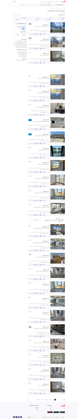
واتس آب (34, 34)
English (32, 417)
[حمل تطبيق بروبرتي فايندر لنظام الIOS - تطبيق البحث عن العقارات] (62, 412)
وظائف (51, 409)
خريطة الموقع (44, 417)
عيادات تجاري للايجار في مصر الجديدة (22, 52)
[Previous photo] (51, 27)
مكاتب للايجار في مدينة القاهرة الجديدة (22, 40)
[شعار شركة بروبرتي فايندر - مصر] (63, 1)
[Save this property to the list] (31, 34)
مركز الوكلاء (36, 407)
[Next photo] (64, 27)
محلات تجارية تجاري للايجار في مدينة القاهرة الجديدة (20, 42)
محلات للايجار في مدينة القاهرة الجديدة (22, 43)
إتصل (43, 34)
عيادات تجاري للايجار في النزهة (23, 55)
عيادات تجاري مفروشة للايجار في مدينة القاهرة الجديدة (20, 44)
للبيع (59, 1)
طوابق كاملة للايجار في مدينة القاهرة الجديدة (21, 47)
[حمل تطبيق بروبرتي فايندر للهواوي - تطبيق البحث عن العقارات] (50, 412)
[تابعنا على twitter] (16, 417)
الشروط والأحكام (63, 417)
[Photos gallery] (57, 27)
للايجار (56, 1)
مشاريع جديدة (53, 1)
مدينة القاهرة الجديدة (59, 4)
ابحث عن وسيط (45, 1)
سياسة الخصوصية (57, 417)
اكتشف (41, 1)
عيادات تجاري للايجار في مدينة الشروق (22, 53)
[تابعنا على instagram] (21, 417)
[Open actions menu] (29, 34)
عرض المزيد (17, 19)
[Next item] (14, 31)
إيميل (39, 34)
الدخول (14, 1)
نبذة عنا (50, 407)
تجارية (49, 1)
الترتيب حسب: (19, 14)
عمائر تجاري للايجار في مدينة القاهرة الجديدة (21, 46)
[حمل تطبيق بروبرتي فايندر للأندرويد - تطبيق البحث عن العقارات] (56, 412)
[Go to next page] (28, 399)
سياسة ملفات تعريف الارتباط (50, 417)
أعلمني (35, 220)
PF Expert (37, 409)
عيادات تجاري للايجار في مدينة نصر (22, 51)
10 (37, 399)
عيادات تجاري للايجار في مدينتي (23, 56)
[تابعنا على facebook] (19, 417)
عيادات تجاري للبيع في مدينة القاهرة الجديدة (21, 60)
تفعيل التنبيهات (61, 14)
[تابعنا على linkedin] (14, 417)
